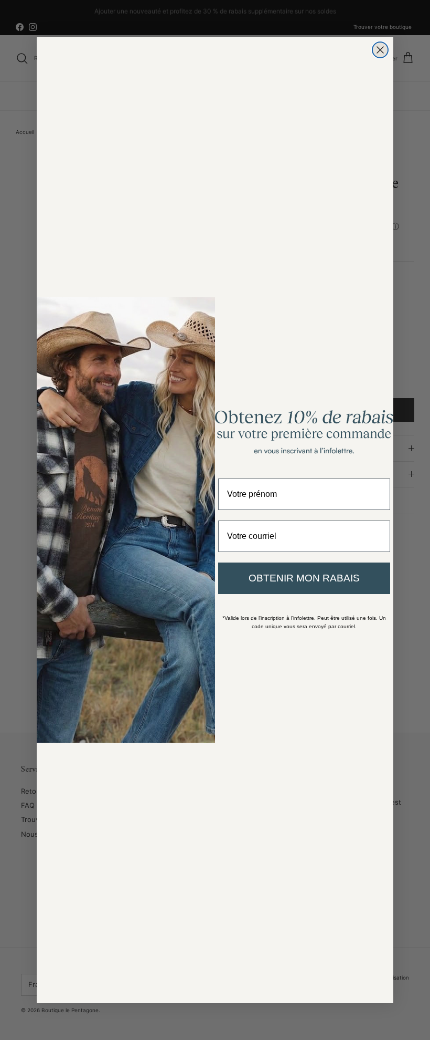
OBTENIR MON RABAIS (304, 578)
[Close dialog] (380, 50)
